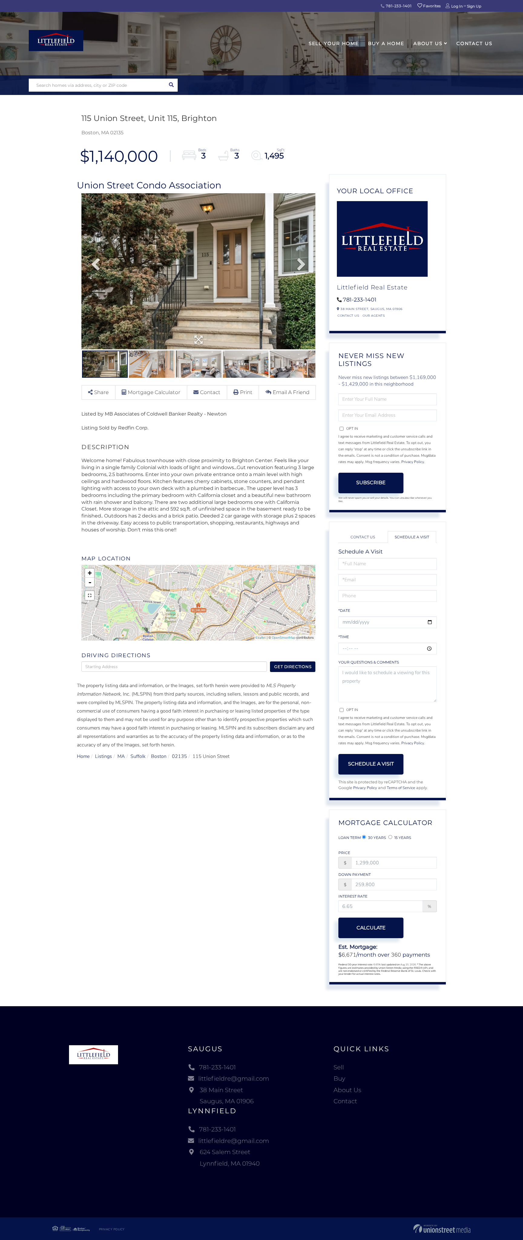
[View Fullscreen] (89, 595)
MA (121, 756)
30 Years (376, 837)
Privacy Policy (412, 461)
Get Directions (292, 666)
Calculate (371, 928)
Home (83, 756)
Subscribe (371, 482)
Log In (457, 6)
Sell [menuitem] (339, 1067)
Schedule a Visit (412, 537)
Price (344, 852)
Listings (103, 756)
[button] (171, 85)
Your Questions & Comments (368, 662)
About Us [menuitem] (427, 43)
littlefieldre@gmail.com (233, 1078)
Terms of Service (401, 788)
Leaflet (261, 637)
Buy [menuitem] (339, 1078)
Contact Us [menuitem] (474, 43)
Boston (158, 756)
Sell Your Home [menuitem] (334, 43)
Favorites (431, 6)
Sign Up (474, 6)
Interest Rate (352, 896)
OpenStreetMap (283, 637)
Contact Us (348, 316)
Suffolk (138, 756)
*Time (343, 637)
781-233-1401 (398, 6)
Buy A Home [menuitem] (386, 43)
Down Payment (354, 874)
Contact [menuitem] (345, 1101)
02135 (179, 756)
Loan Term (349, 837)
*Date (344, 610)
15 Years (402, 837)
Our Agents (374, 316)
